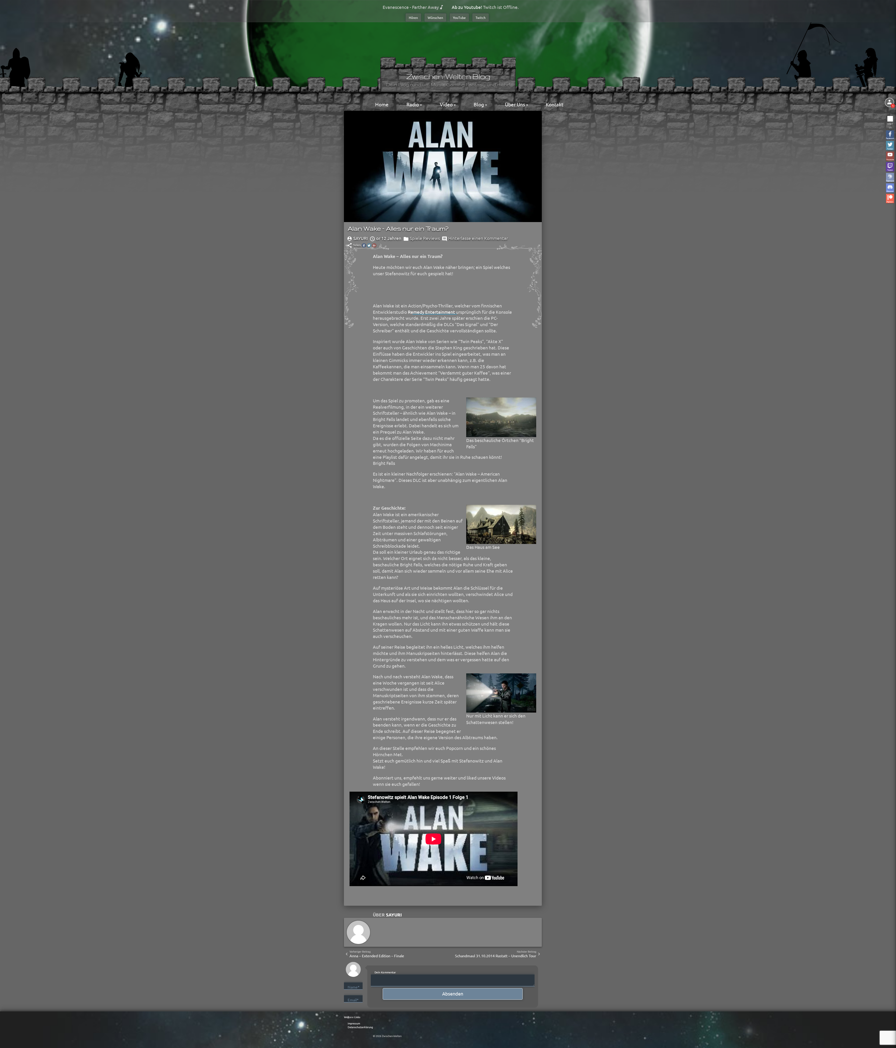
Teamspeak (890, 180)
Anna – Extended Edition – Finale (377, 955)
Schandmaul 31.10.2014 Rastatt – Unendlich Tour (495, 955)
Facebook (890, 137)
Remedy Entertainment (431, 312)
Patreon (890, 201)
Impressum (354, 1023)
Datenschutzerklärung (360, 1027)
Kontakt (554, 104)
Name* (354, 987)
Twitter (890, 148)
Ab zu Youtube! (467, 7)
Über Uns (515, 104)
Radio (413, 104)
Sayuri (394, 915)
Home (381, 104)
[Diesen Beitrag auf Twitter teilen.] (369, 245)
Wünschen (435, 17)
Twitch (481, 17)
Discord (890, 190)
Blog (479, 104)
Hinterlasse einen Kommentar (478, 238)
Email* (353, 999)
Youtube (890, 159)
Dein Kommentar (385, 972)
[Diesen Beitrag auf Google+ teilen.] (374, 245)
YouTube (459, 17)
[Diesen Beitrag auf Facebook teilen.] (364, 245)
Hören (413, 17)
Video (447, 104)
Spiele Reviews (425, 238)
